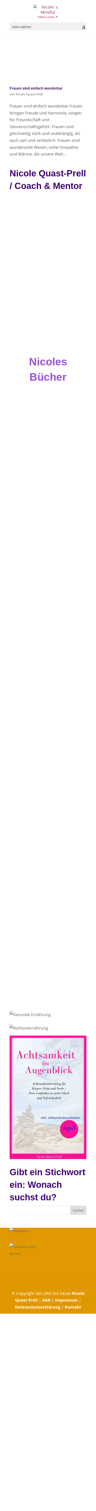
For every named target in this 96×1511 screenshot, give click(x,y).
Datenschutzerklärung (37, 1307)
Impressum (66, 1300)
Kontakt (73, 1307)
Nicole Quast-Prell (29, 94)
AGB (47, 1300)
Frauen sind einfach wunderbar (36, 88)
